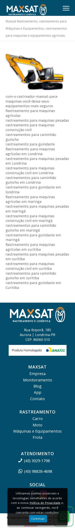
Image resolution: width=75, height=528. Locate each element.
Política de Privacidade (45, 503)
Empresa (37, 373)
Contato (37, 398)
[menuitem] (64, 8)
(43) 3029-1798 (37, 460)
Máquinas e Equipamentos (37, 431)
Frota (37, 437)
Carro (37, 418)
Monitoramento (37, 380)
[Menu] (64, 8)
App (37, 392)
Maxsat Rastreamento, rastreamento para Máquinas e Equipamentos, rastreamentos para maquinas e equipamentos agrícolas (36, 28)
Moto (37, 425)
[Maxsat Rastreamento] (31, 8)
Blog (37, 386)
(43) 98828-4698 (38, 471)
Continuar (38, 518)
